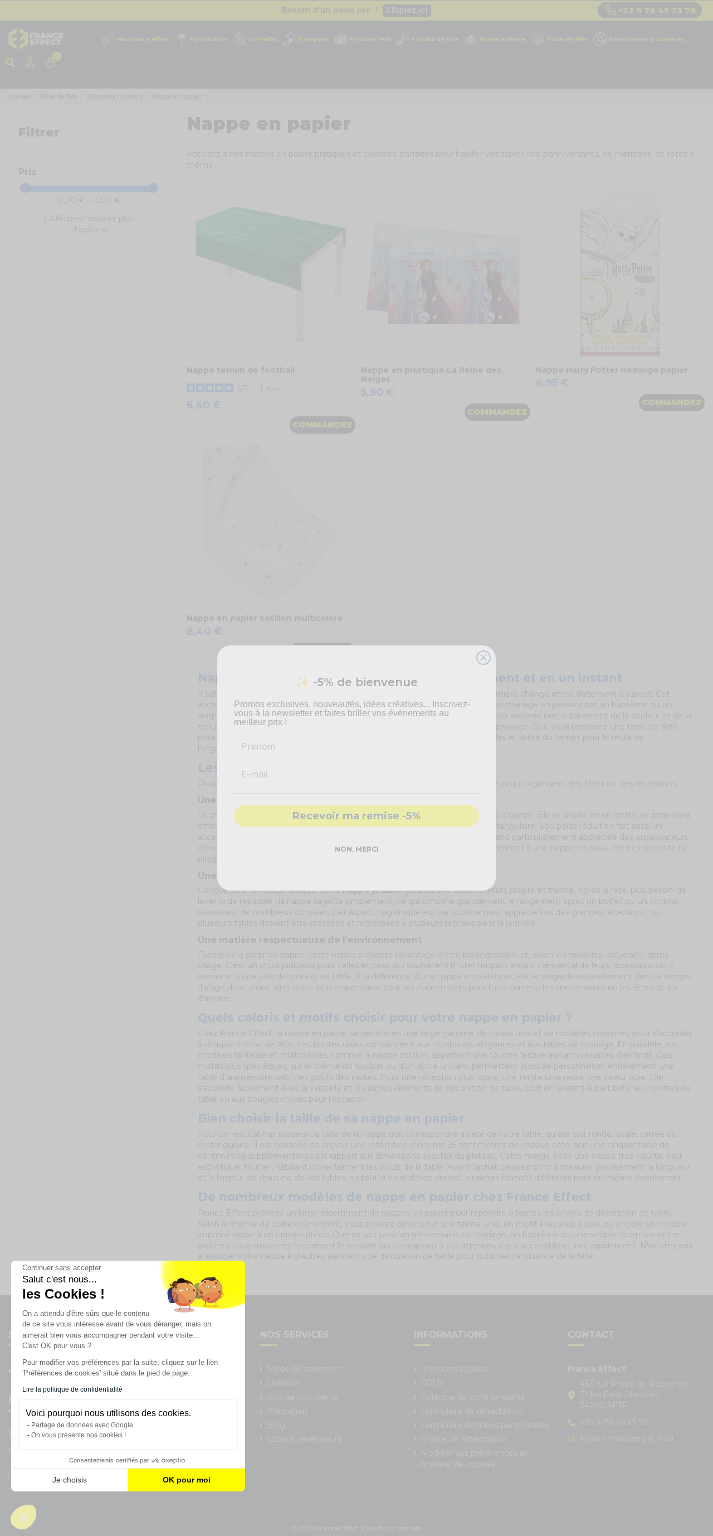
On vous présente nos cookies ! (78, 1435)
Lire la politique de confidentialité (72, 1389)
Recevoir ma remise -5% (356, 816)
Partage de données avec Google (82, 1425)
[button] (23, 1517)
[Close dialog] (483, 657)
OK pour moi (187, 1479)
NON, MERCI (357, 849)
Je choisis (69, 1479)
